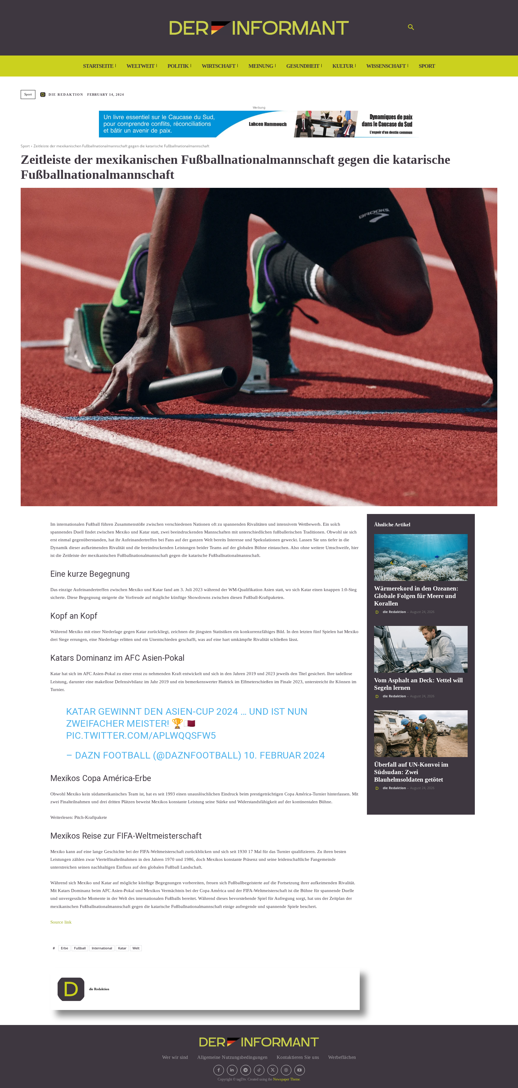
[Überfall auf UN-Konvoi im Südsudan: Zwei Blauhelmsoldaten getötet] (421, 733)
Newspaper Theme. (287, 1079)
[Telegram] (245, 1070)
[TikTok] (259, 1070)
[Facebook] (218, 1070)
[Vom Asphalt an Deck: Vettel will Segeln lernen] (421, 649)
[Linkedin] (232, 1070)
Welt (135, 948)
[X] (272, 1070)
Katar (122, 948)
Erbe (64, 948)
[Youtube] (299, 1070)
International (102, 948)
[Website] (286, 1070)
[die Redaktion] (44, 95)
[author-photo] (378, 612)
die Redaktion (66, 94)
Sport (28, 94)
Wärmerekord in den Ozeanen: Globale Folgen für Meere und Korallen (416, 596)
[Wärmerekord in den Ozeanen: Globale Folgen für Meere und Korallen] (421, 557)
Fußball (80, 948)
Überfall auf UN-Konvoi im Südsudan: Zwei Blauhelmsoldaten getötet (411, 772)
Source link (61, 922)
